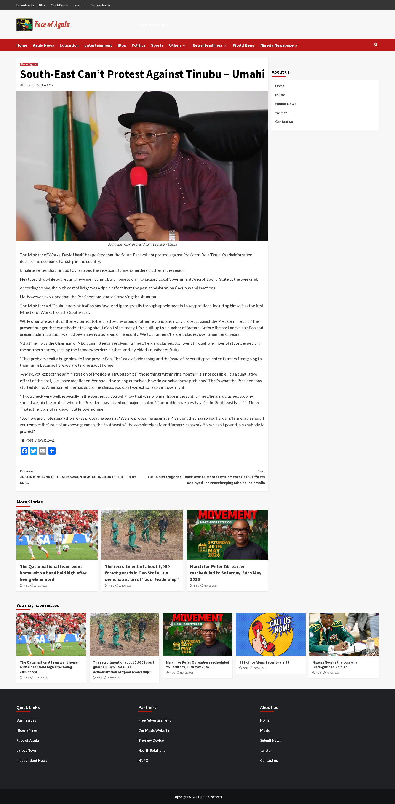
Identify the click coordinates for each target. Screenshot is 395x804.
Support (79, 5)
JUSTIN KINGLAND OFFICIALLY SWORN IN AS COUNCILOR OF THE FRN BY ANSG (78, 477)
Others (175, 45)
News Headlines (207, 45)
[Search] (376, 45)
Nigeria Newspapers (278, 45)
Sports (157, 45)
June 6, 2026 (125, 585)
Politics (138, 45)
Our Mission (59, 5)
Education (69, 45)
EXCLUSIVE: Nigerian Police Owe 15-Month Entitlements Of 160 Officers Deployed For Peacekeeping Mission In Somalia (206, 477)
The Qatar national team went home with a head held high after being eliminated (53, 572)
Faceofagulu (25, 5)
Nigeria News (27, 730)
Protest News (100, 5)
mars (27, 85)
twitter (281, 113)
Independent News (31, 760)
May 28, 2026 (210, 585)
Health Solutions (151, 750)
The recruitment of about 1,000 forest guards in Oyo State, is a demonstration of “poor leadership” (142, 572)
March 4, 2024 (44, 85)
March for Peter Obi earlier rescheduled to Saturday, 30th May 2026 (225, 572)
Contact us (284, 122)
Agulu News (43, 45)
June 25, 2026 (40, 585)
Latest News (26, 750)
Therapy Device (151, 740)
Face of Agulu (27, 740)
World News (244, 45)
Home (21, 45)
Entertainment (98, 45)
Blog (42, 5)
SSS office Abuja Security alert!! (264, 662)
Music (280, 95)
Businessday (26, 720)
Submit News (285, 104)
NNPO (143, 760)
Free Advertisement (154, 720)
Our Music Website (153, 730)
